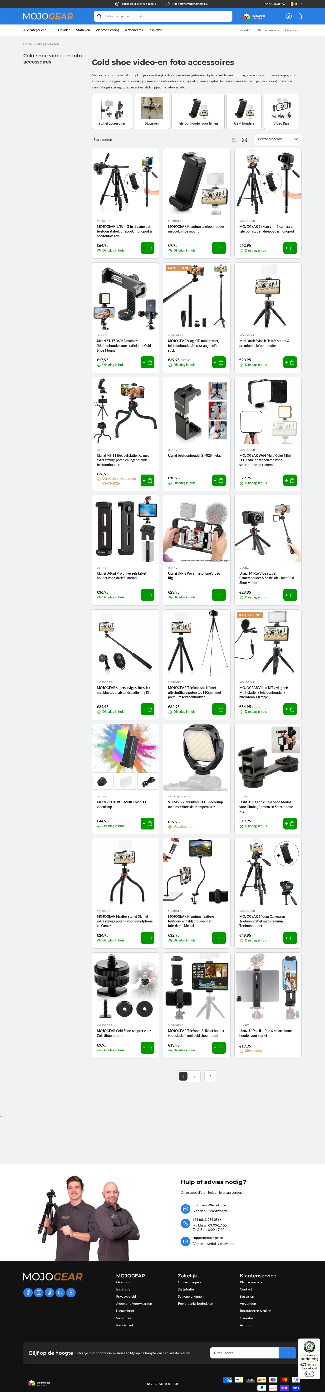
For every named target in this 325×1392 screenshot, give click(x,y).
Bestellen (247, 1296)
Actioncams (134, 30)
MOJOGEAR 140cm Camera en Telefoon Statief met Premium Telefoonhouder (262, 921)
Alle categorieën (34, 30)
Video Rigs (281, 123)
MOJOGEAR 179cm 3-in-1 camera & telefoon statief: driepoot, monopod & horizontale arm (124, 231)
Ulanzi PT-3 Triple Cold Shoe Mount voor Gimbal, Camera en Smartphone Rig (266, 806)
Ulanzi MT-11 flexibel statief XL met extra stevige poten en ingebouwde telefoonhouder (123, 460)
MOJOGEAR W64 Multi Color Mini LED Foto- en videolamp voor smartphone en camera (265, 460)
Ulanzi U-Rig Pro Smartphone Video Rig (194, 575)
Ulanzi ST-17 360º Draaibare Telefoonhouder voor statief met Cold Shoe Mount (124, 345)
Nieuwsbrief (125, 1311)
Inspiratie (123, 1289)
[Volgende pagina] (210, 1076)
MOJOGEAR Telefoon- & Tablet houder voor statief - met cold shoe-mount (196, 1033)
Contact (246, 1289)
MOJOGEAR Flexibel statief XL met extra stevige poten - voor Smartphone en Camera (125, 921)
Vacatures (123, 1318)
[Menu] (317, 1341)
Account (246, 1325)
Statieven (83, 30)
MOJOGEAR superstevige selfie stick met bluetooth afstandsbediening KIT (124, 690)
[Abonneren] (287, 1353)
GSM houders (244, 123)
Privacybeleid (126, 1296)
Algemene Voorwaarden (134, 1303)
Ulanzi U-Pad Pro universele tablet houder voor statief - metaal (121, 575)
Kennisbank (125, 1325)
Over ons (123, 1282)
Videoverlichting (107, 30)
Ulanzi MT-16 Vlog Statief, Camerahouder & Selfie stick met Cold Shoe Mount (266, 578)
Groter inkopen (189, 1282)
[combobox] (163, 16)
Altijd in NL (190, 3)
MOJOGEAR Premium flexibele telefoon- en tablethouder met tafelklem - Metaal (191, 921)
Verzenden (248, 1303)
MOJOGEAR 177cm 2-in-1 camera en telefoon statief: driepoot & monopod (266, 228)
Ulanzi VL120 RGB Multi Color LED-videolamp (123, 804)
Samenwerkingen (191, 1296)
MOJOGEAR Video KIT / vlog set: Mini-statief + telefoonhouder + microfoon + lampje (263, 692)
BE (297, 4)
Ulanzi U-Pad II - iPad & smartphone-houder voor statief (266, 1033)
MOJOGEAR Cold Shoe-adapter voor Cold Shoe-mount (124, 1033)
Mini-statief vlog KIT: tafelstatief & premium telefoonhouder (264, 343)
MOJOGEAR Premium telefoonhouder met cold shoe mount (196, 228)
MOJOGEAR (168, 1384)
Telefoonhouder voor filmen (198, 123)
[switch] (309, 1374)
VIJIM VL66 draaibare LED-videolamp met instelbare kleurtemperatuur (195, 804)
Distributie (186, 1289)
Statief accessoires (112, 123)
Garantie (246, 1318)
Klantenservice (251, 1282)
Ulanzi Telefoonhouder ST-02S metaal (195, 455)
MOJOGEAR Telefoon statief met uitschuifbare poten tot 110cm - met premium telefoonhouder (194, 692)
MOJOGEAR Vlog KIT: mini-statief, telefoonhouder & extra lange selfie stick (193, 345)
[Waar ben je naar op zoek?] (99, 16)
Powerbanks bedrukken (195, 1303)
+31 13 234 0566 (274, 4)
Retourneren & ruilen (255, 1311)
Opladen (64, 30)
